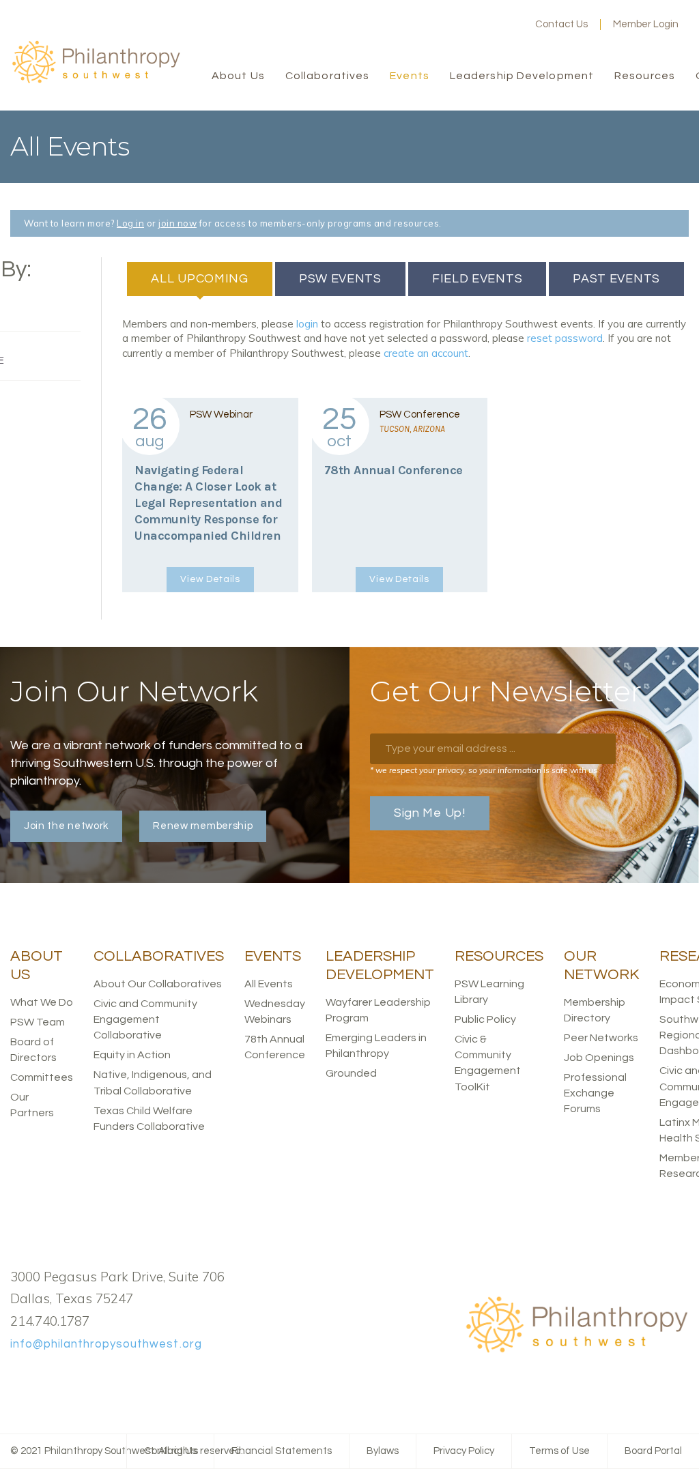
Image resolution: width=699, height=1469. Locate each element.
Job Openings (599, 1057)
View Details (210, 579)
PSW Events (340, 278)
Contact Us (561, 24)
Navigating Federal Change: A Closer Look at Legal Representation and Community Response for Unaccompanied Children (208, 503)
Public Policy (485, 1019)
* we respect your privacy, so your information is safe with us (483, 770)
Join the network (66, 826)
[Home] (95, 80)
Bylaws (383, 1451)
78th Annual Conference (393, 470)
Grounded (351, 1073)
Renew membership (203, 826)
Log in (130, 223)
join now (177, 223)
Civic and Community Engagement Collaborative (145, 1019)
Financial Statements (281, 1451)
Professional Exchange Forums (595, 1093)
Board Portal (653, 1451)
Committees (41, 1077)
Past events (616, 278)
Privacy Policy (463, 1451)
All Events (268, 983)
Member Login (646, 24)
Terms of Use (559, 1451)
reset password (565, 338)
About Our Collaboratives (158, 983)
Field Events (477, 278)
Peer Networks (601, 1037)
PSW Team (37, 1022)
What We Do (41, 1002)
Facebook (442, 24)
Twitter (464, 24)
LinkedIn (486, 24)
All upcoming (211, 278)
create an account (426, 353)
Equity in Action (132, 1054)
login (307, 323)
